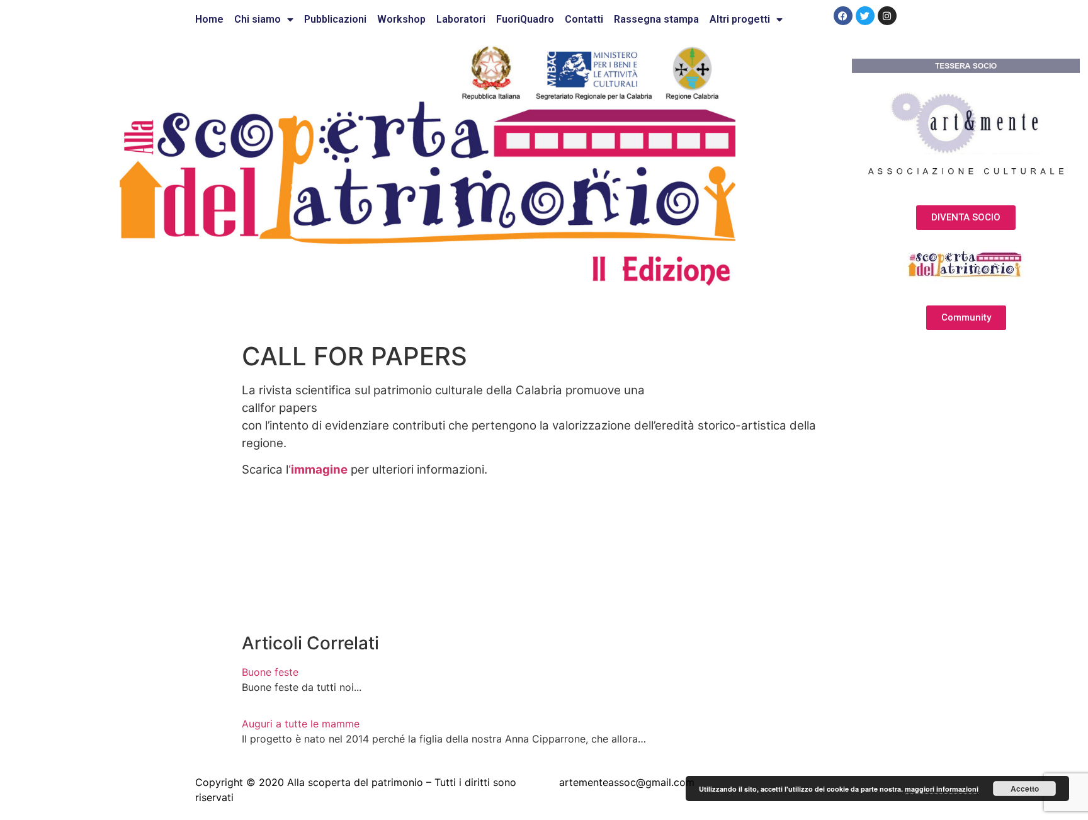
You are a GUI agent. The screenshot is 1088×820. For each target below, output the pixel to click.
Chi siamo (257, 19)
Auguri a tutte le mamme (301, 723)
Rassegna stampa (656, 19)
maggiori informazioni (941, 789)
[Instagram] (887, 15)
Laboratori (460, 19)
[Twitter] (865, 15)
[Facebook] (843, 15)
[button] (966, 217)
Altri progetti (740, 19)
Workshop (401, 19)
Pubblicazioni (335, 19)
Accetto (1025, 788)
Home (209, 19)
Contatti (584, 19)
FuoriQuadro (525, 19)
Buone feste (270, 672)
